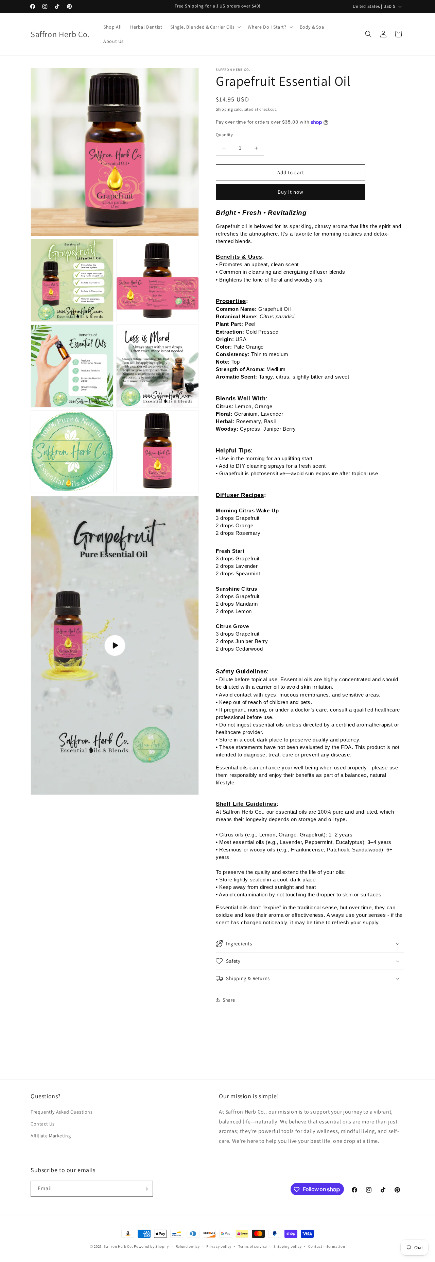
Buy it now (290, 192)
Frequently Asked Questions (62, 1111)
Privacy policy (218, 1246)
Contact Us (43, 1123)
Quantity (224, 135)
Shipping (224, 109)
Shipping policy (288, 1246)
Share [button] (229, 1000)
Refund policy (188, 1246)
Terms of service (252, 1246)
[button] (205, 27)
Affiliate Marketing (51, 1136)
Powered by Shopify (151, 1246)
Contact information (326, 1246)
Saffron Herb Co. (118, 1246)
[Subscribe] (145, 1189)
